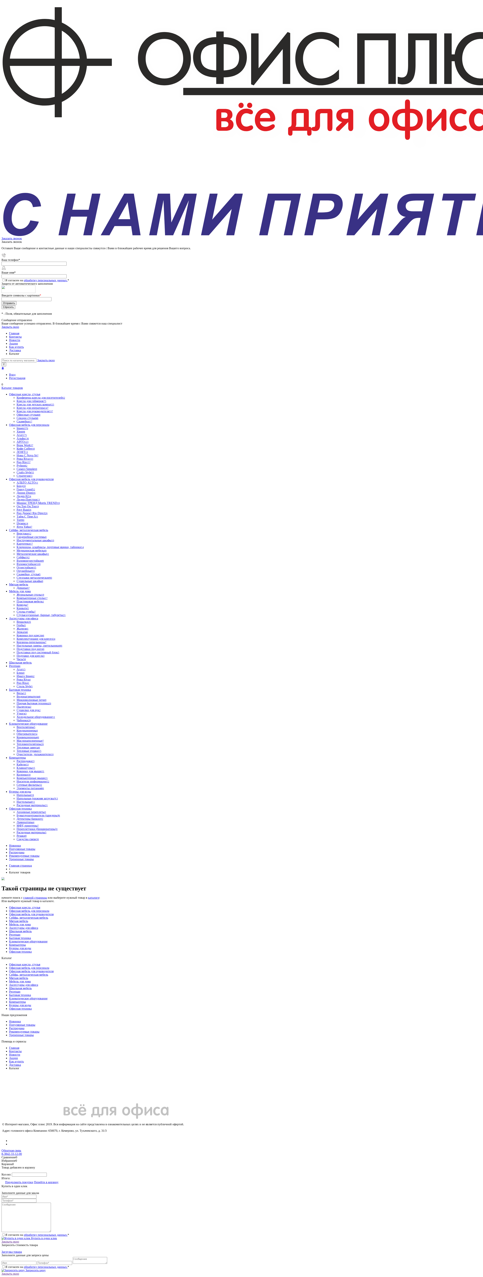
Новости (14, 340)
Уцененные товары (21, 859)
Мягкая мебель (18, 921)
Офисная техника (20, 951)
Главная (14, 333)
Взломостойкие (29, 564)
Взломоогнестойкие (30, 560)
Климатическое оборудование (28, 941)
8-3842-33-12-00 (12, 1153)
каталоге (93, 897)
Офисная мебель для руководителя (31, 914)
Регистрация (17, 378)
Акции (13, 343)
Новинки (15, 845)
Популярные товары (22, 849)
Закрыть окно (10, 326)
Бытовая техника (20, 938)
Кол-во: (7, 1174)
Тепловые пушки (29, 750)
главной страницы (35, 897)
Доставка (15, 350)
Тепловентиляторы (30, 744)
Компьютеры (17, 944)
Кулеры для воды (20, 948)
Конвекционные (28, 737)
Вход (12, 374)
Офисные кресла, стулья (24, 907)
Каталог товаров (12, 387)
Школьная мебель (20, 931)
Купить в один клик (43, 1238)
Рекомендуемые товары (24, 855)
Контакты (15, 336)
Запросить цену (35, 1270)
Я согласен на (37, 280)
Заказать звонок (12, 238)
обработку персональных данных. (46, 280)
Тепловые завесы (28, 747)
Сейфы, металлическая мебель (28, 917)
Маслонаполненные (30, 740)
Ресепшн (14, 934)
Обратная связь (11, 1150)
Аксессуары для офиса (23, 927)
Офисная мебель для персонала (29, 910)
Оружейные (26, 570)
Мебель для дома (20, 924)
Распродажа (16, 852)
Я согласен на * (37, 1234)
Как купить (16, 346)
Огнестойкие (26, 567)
